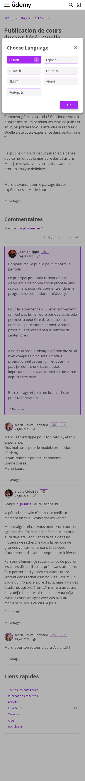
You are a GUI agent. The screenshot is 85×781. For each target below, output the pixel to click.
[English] (21, 4)
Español (51, 60)
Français (52, 70)
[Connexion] (79, 5)
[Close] (75, 48)
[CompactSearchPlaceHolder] (71, 5)
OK (69, 105)
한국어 (50, 81)
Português (16, 92)
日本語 (13, 81)
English (14, 60)
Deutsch (15, 70)
